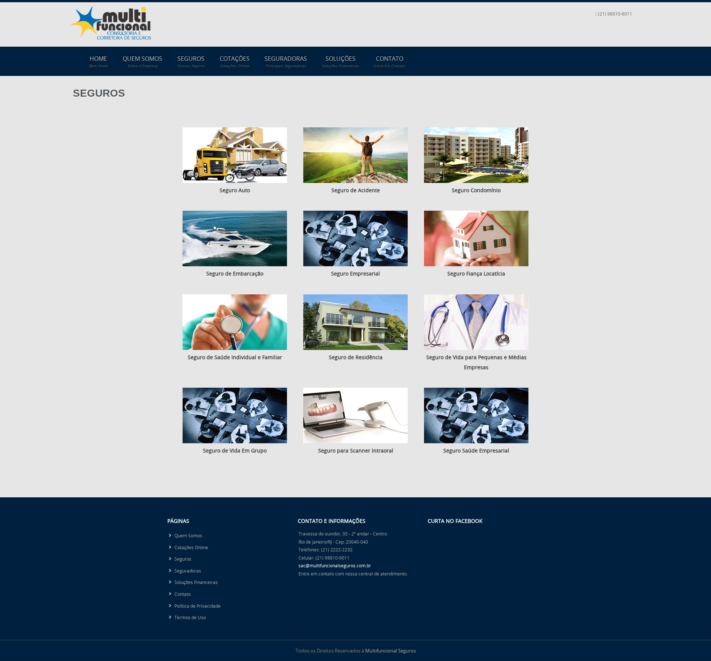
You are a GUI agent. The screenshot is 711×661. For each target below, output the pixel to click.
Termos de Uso (190, 617)
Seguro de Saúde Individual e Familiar (235, 357)
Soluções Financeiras (196, 582)
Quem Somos (142, 61)
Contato (389, 61)
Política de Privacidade (197, 606)
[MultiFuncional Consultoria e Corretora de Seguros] (111, 37)
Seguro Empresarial (355, 273)
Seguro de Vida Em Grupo (235, 450)
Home (98, 61)
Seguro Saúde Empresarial (476, 450)
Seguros (191, 61)
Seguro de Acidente (355, 190)
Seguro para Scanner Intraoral (355, 450)
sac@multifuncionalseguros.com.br (334, 565)
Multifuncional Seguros (390, 650)
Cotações (235, 61)
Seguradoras (285, 61)
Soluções (340, 61)
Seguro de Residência (356, 357)
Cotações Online (191, 547)
